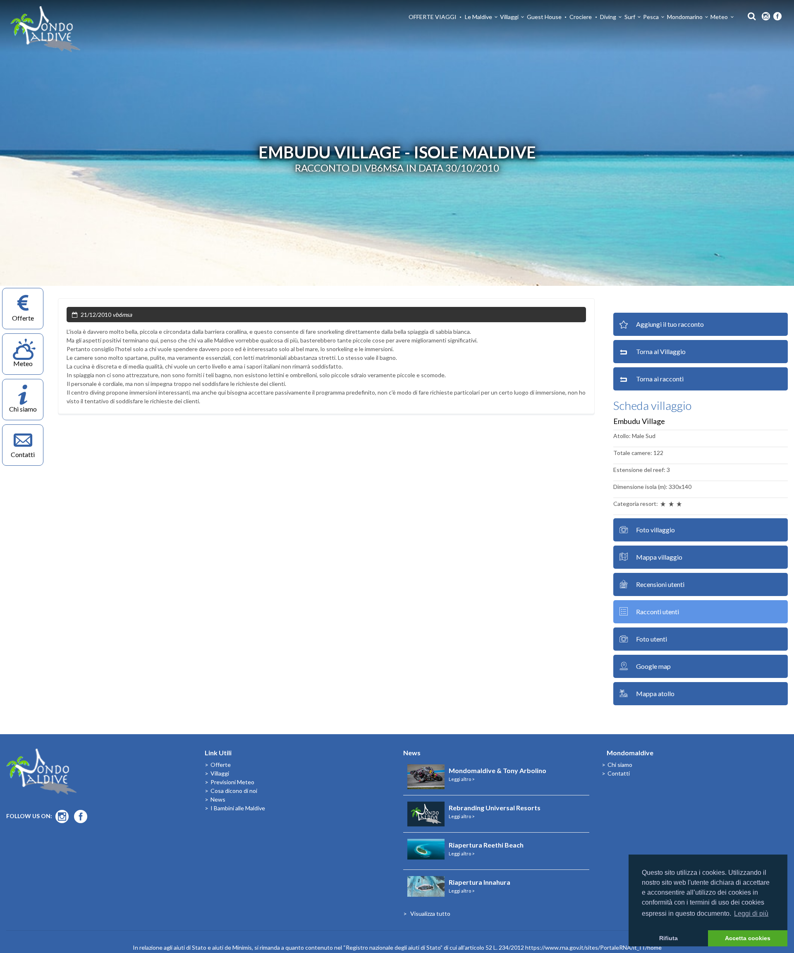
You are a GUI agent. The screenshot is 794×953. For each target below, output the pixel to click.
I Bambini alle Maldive (237, 808)
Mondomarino (685, 16)
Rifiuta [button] (668, 938)
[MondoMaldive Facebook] (777, 16)
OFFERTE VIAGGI (433, 16)
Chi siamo (619, 764)
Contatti (618, 773)
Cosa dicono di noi (233, 790)
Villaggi (509, 16)
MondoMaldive (45, 29)
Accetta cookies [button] (747, 938)
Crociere (580, 16)
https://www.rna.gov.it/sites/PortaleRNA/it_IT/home (593, 947)
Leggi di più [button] (751, 913)
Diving (608, 16)
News (217, 799)
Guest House (544, 16)
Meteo (719, 16)
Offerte (220, 764)
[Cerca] (749, 15)
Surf (629, 16)
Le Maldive (478, 16)
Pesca (651, 16)
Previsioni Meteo (232, 781)
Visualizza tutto (430, 913)
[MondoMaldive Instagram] (766, 16)
